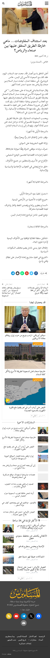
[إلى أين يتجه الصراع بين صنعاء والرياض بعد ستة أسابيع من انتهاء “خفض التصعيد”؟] (43, 467)
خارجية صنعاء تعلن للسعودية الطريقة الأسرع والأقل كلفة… (19, 438)
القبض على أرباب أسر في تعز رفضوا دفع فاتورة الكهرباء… (19, 448)
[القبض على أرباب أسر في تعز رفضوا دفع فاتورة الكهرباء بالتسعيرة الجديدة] (25, 391)
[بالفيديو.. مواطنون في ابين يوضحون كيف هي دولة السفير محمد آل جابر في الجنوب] (43, 505)
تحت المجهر (11, 640)
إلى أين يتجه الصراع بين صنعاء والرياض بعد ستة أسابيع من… (18, 466)
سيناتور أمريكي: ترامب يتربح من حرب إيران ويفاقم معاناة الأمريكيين (25, 337)
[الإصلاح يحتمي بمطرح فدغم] (8, 549)
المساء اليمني (38, 343)
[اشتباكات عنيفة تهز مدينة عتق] (8, 560)
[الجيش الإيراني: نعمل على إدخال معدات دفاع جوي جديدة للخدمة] (43, 514)
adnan (9, 654)
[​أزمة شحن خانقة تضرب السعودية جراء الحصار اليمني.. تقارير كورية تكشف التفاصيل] (43, 495)
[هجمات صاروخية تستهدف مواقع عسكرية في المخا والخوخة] (43, 477)
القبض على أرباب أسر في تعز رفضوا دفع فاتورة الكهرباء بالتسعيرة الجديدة (27, 409)
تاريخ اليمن (22, 640)
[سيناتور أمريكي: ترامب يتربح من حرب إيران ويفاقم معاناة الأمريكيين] (25, 319)
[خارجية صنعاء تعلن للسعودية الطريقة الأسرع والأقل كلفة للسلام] (25, 355)
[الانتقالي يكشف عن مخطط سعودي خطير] (8, 539)
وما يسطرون (10, 636)
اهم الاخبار (33, 636)
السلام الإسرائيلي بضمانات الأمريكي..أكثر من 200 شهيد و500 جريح (38, 290)
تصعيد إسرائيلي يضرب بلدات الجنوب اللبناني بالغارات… (19, 485)
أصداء (40, 307)
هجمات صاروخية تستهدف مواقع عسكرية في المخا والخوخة (19, 476)
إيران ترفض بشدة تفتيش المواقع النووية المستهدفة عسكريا (18, 457)
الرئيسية (42, 636)
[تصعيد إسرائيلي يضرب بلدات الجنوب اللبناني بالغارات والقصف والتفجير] (43, 486)
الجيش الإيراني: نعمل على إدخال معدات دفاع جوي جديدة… (19, 513)
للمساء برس (17, 605)
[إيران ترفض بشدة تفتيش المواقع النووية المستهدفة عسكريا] (43, 458)
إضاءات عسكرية (25, 643)
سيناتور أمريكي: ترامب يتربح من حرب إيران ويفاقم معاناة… (19, 429)
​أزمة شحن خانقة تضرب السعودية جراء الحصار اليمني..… (19, 494)
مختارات (33, 640)
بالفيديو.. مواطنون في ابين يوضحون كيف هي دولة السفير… (19, 504)
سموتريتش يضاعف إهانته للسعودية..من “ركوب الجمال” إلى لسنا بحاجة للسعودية (11, 292)
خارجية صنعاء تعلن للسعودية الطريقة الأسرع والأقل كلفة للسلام (25, 373)
